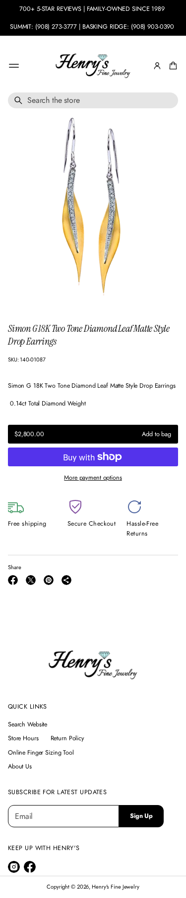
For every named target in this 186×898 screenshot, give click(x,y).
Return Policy (67, 738)
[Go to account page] (157, 66)
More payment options (93, 477)
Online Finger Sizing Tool (41, 752)
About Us (20, 766)
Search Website (27, 724)
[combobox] (93, 100)
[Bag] (171, 66)
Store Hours (23, 738)
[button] (171, 66)
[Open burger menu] (14, 66)
